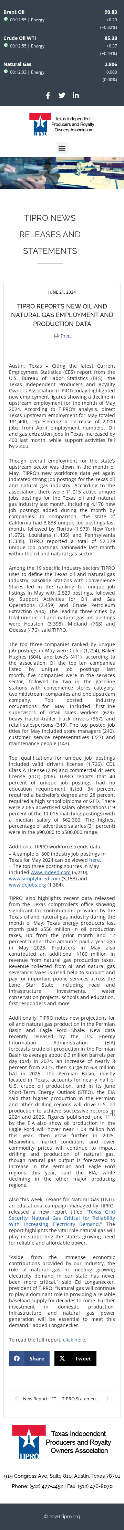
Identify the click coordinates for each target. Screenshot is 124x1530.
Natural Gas (17, 64)
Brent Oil (13, 12)
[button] (62, 148)
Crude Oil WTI (19, 38)
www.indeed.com (51, 872)
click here (74, 1339)
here (94, 860)
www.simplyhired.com (34, 878)
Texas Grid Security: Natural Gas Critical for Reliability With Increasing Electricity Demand (62, 1217)
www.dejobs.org (27, 884)
